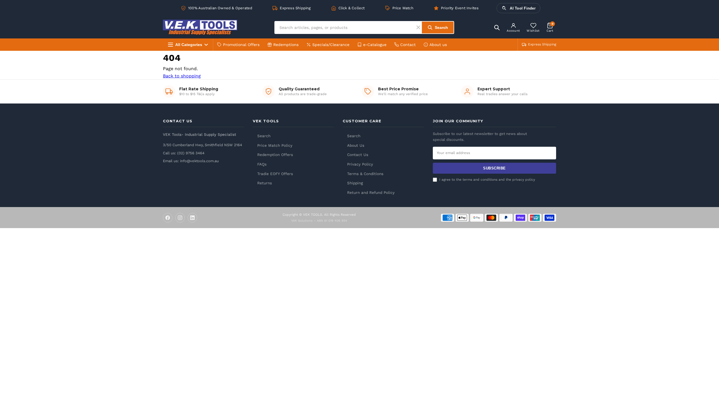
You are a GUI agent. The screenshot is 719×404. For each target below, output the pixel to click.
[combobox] (346, 27)
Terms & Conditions (365, 173)
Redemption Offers (275, 154)
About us (438, 44)
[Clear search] (419, 27)
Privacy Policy (360, 164)
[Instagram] (180, 217)
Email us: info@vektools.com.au (191, 161)
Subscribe (494, 168)
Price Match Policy (274, 145)
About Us (355, 145)
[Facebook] (167, 217)
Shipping (355, 183)
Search (263, 136)
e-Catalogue (374, 44)
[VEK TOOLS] (200, 27)
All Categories (188, 44)
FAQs (262, 164)
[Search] (497, 27)
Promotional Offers (241, 44)
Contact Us (357, 154)
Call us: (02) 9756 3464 (183, 153)
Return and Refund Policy (371, 192)
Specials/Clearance (330, 44)
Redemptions (286, 44)
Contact (408, 44)
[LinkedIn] (192, 217)
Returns (264, 183)
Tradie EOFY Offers (275, 173)
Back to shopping (182, 76)
